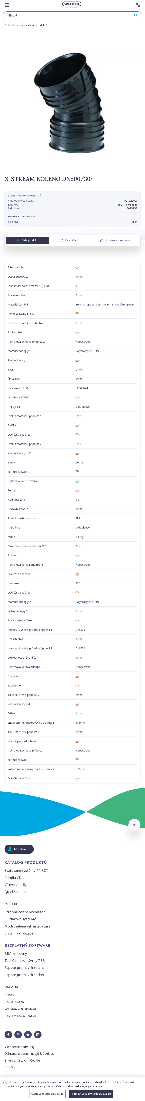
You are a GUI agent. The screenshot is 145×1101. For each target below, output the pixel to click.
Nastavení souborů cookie (47, 1094)
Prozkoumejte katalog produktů (27, 25)
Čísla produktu (30, 240)
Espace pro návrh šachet (25, 974)
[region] (72, 1089)
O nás (9, 995)
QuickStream (15, 891)
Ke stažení (71, 240)
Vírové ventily (15, 884)
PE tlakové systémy (20, 919)
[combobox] (72, 15)
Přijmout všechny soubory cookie (91, 1094)
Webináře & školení (20, 1009)
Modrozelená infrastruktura (27, 926)
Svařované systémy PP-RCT (26, 870)
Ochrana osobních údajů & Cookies (29, 1054)
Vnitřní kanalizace (19, 933)
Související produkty (117, 240)
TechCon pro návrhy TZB (25, 960)
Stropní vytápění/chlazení (25, 912)
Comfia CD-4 (14, 877)
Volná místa (14, 1002)
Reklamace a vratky (20, 1016)
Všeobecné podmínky (20, 1047)
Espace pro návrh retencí (25, 967)
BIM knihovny (16, 953)
